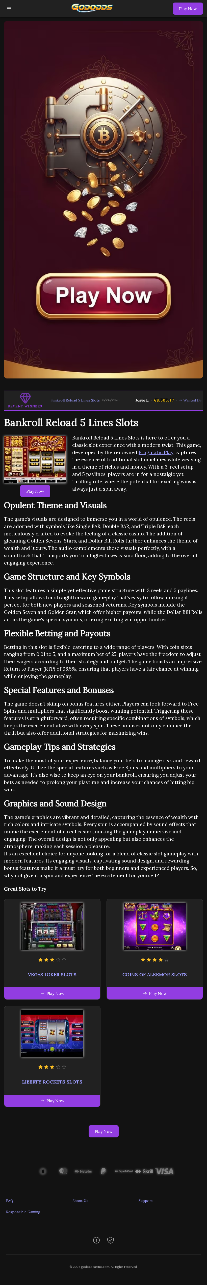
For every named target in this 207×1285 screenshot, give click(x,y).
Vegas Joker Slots (52, 974)
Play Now (188, 8)
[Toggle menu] (9, 9)
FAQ (9, 1200)
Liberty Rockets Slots (52, 1082)
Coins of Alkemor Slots (154, 974)
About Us (80, 1200)
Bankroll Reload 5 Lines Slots (54, 400)
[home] (93, 13)
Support (146, 1200)
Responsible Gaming (23, 1212)
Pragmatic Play (156, 452)
